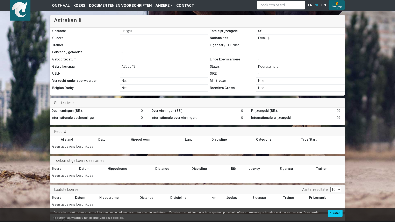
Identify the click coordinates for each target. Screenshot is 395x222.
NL (317, 5)
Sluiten (335, 213)
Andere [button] (163, 5)
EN (323, 5)
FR (310, 5)
